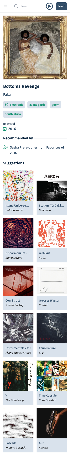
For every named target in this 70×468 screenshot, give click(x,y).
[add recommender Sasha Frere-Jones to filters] (5, 147)
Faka (7, 94)
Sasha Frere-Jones (24, 147)
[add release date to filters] (5, 129)
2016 (12, 129)
